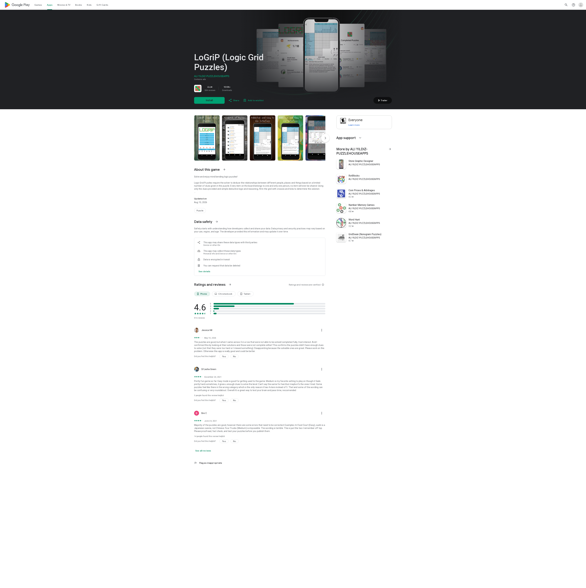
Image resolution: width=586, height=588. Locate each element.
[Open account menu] (580, 5)
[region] (237, 88)
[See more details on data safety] (204, 271)
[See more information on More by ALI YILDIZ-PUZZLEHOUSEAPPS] (390, 149)
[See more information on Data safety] (216, 221)
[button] (207, 138)
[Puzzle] (200, 210)
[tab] (38, 5)
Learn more (354, 125)
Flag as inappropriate (208, 463)
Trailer (382, 100)
